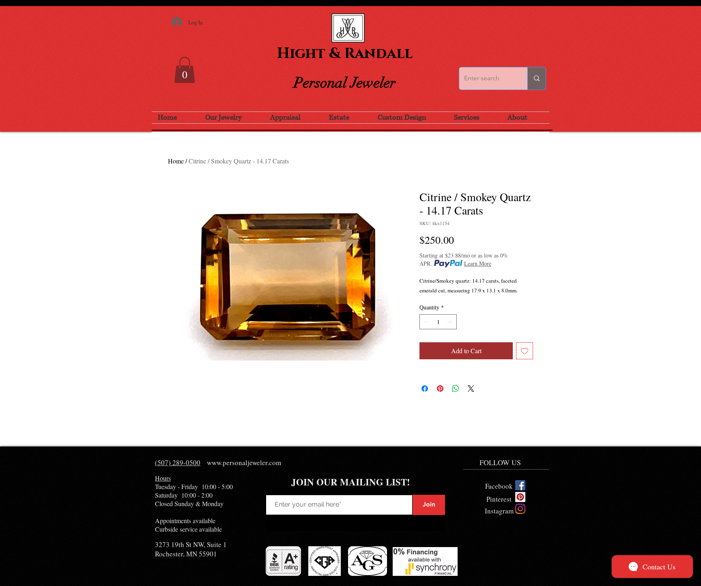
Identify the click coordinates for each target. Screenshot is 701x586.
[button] (185, 70)
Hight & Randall (345, 53)
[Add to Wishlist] (524, 350)
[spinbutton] (438, 322)
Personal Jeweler (345, 83)
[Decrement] (426, 322)
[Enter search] (536, 78)
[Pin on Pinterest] (440, 388)
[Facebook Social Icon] (520, 485)
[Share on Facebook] (425, 388)
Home (176, 161)
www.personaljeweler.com (244, 462)
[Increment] (450, 322)
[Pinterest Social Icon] (520, 497)
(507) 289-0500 (177, 462)
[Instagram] (520, 509)
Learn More (477, 263)
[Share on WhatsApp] (455, 388)
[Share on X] (471, 388)
